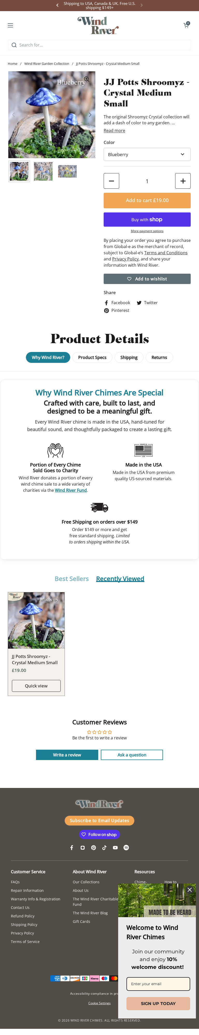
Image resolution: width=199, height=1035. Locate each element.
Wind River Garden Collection (46, 63)
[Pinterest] (93, 848)
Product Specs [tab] (92, 357)
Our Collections (86, 881)
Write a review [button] (67, 755)
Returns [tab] (159, 357)
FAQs (15, 881)
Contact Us (20, 907)
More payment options (147, 231)
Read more (114, 130)
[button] (186, 25)
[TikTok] (104, 848)
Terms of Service (25, 941)
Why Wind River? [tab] (48, 357)
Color (109, 142)
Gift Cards (81, 921)
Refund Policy (22, 916)
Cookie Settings (99, 1003)
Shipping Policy (24, 924)
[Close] (189, 890)
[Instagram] (83, 848)
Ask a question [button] (132, 755)
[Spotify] (126, 848)
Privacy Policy (22, 933)
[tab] (72, 579)
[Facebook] (72, 848)
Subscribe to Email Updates (99, 820)
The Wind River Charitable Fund (95, 901)
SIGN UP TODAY (158, 1003)
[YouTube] (115, 848)
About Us (81, 890)
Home (12, 63)
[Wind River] (98, 25)
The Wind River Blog (90, 912)
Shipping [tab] (129, 357)
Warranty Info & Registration (35, 898)
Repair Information (27, 890)
